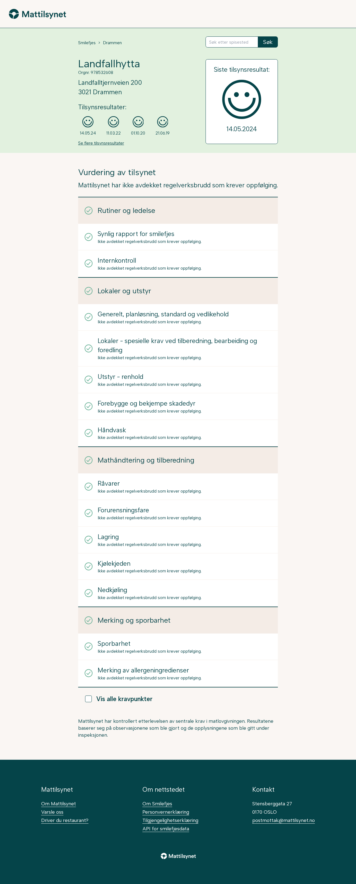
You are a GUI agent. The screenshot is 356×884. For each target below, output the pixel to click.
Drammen (112, 42)
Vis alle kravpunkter (124, 699)
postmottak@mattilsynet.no (283, 820)
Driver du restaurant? (64, 820)
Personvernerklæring (165, 812)
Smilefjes (87, 42)
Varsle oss (52, 812)
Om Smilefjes (157, 803)
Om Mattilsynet (58, 803)
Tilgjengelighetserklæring (170, 820)
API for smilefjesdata (165, 828)
